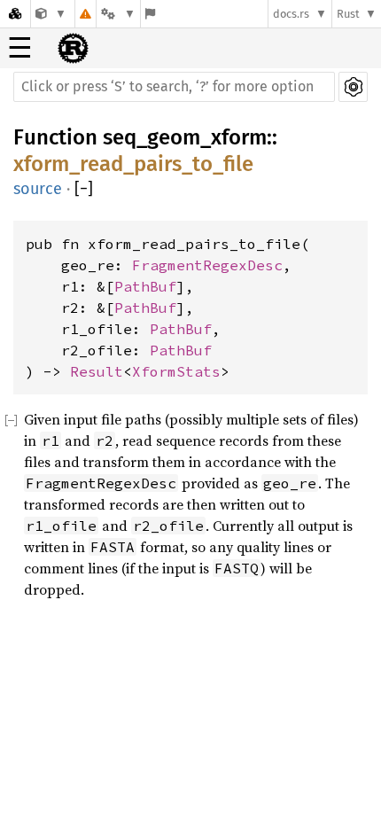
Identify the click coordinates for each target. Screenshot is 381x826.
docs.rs (291, 13)
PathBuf (145, 286)
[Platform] (118, 13)
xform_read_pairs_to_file (133, 164)
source (37, 189)
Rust (348, 13)
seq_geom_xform (185, 137)
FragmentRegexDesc (207, 265)
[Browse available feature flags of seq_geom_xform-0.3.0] (150, 13)
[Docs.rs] (15, 13)
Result (96, 371)
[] (83, 189)
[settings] (353, 87)
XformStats (176, 371)
